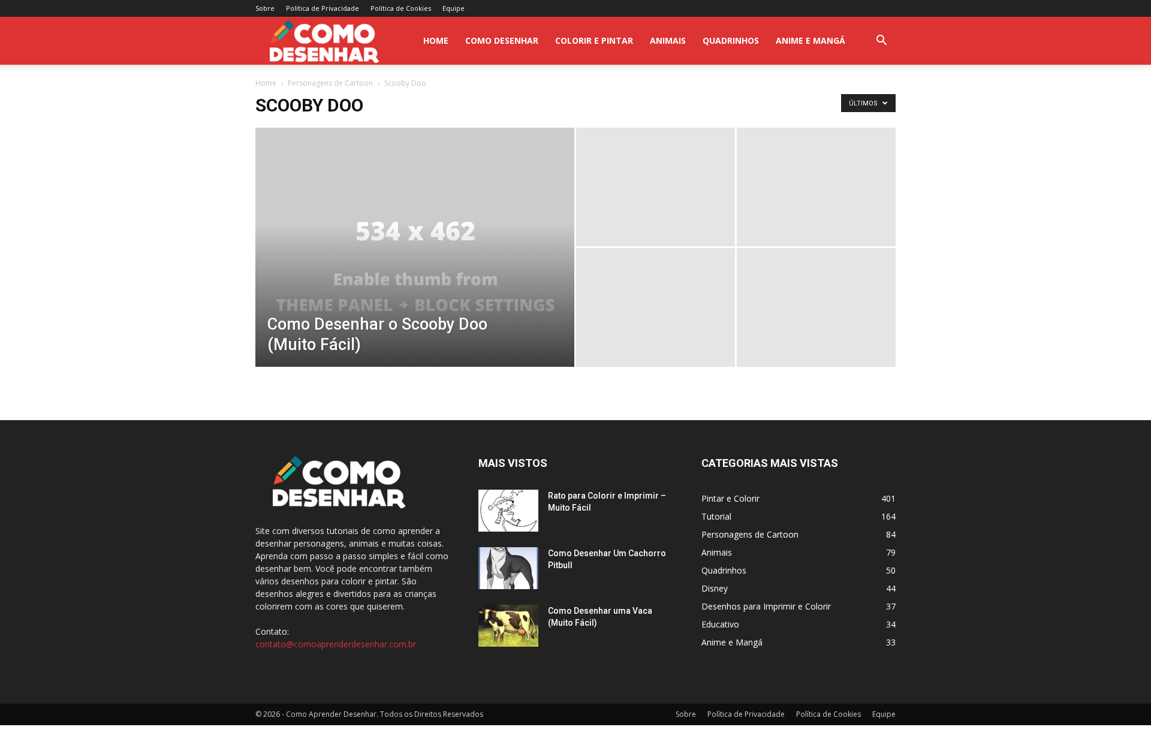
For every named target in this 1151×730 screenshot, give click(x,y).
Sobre (265, 8)
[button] (881, 41)
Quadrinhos (731, 40)
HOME (435, 40)
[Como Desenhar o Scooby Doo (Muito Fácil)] (414, 266)
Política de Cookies (400, 8)
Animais (668, 40)
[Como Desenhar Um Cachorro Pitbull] (508, 568)
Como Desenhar (501, 40)
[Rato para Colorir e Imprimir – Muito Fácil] (508, 511)
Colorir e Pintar (594, 40)
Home (265, 83)
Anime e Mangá (810, 40)
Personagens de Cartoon (330, 83)
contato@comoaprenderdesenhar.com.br (335, 644)
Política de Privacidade (322, 8)
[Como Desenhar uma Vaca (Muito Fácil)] (508, 626)
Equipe (453, 8)
